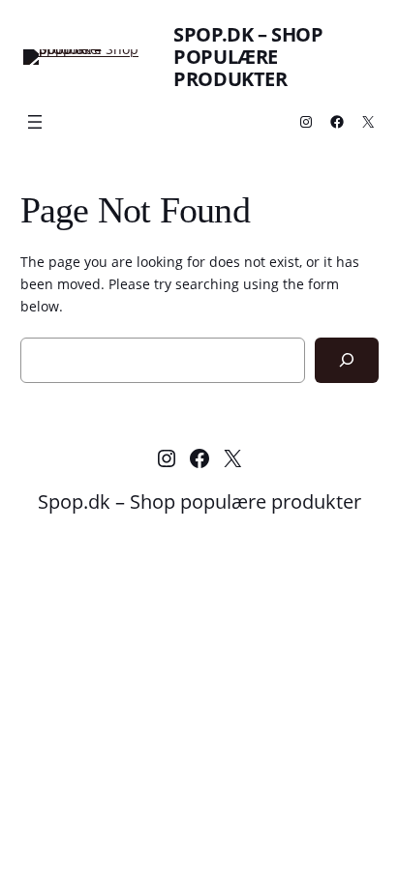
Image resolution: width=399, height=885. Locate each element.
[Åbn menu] (34, 121)
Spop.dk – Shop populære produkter (247, 56)
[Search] (347, 360)
